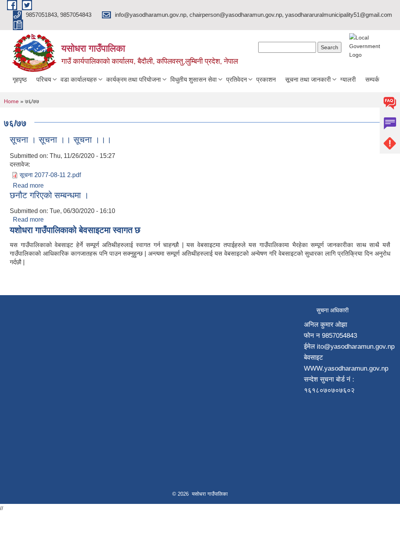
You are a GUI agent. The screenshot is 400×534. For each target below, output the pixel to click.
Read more (28, 185)
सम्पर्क (372, 79)
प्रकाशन (266, 79)
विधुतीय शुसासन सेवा (193, 79)
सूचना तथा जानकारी (308, 79)
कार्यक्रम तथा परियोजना (133, 79)
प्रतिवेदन (236, 79)
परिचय (43, 79)
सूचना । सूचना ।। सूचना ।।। (61, 140)
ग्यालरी (348, 79)
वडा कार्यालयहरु (79, 79)
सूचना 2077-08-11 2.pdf (50, 175)
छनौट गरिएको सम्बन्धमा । (49, 195)
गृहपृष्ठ (19, 79)
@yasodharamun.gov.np (359, 346)
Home (11, 101)
